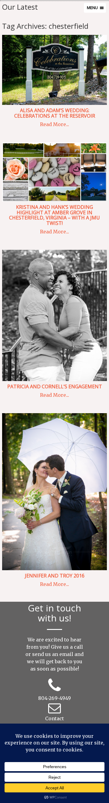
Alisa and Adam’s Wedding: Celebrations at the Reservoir (54, 113)
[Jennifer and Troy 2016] (54, 491)
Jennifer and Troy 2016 (54, 575)
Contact (54, 718)
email (66, 654)
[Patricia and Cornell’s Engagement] (54, 315)
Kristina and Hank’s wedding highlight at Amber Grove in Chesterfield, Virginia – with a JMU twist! (54, 215)
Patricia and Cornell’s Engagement (54, 386)
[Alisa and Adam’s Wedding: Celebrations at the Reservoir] (54, 70)
